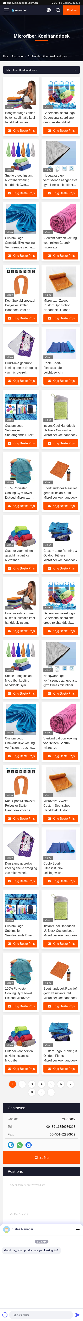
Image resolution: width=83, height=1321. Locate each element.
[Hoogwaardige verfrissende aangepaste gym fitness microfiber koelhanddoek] (60, 156)
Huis (5, 56)
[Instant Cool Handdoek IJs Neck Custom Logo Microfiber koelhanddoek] (60, 407)
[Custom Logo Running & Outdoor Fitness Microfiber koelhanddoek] (60, 532)
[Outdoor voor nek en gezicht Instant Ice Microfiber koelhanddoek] (21, 532)
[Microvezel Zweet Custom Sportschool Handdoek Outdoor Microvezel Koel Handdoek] (60, 281)
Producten (18, 56)
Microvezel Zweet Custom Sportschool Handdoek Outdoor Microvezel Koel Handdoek (57, 310)
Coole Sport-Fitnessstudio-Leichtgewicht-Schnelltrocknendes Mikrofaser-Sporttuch (57, 372)
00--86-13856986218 (66, 2)
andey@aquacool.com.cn (22, 2)
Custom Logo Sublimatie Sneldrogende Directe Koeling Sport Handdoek (20, 435)
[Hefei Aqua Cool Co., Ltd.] (19, 10)
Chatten (72, 10)
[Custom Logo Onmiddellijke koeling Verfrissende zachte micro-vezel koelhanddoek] (21, 219)
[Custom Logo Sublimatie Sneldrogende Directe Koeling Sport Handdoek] (21, 407)
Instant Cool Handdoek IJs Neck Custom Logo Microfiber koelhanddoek (60, 430)
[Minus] (77, 1229)
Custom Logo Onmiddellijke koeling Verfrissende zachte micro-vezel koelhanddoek (20, 247)
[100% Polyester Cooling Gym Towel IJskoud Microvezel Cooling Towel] (21, 469)
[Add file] (5, 1315)
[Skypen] (10, 1145)
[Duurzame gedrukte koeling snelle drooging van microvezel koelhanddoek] (21, 344)
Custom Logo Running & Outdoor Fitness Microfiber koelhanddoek (60, 555)
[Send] (78, 1315)
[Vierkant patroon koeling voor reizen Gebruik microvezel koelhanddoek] (60, 219)
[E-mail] (28, 1145)
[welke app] (20, 1145)
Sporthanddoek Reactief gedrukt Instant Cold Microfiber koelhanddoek (60, 493)
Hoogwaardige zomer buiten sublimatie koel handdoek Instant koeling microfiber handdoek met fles (20, 122)
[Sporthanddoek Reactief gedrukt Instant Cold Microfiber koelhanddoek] (60, 469)
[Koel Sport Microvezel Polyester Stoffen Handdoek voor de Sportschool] (21, 281)
